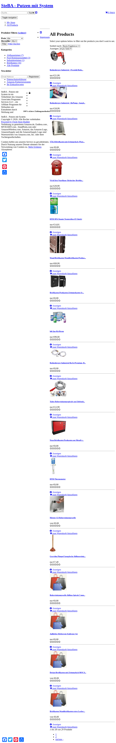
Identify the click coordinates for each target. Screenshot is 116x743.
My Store (11, 22)
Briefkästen (14, 63)
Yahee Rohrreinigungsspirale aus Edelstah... (67, 402)
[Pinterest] (4, 166)
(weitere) (22, 33)
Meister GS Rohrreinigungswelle (63, 518)
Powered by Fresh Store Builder (15, 122)
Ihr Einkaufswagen (15, 84)
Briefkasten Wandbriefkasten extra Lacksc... (67, 711)
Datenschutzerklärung (16, 79)
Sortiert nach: (56, 46)
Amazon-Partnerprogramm (19, 82)
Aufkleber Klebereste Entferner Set (64, 634)
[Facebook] (4, 154)
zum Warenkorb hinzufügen (64, 85)
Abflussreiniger (15, 55)
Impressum (45, 37)
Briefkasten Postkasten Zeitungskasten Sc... (67, 293)
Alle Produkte (13, 65)
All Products (12, 25)
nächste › (59, 739)
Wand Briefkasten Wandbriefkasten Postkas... (68, 258)
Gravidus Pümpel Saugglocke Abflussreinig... (68, 556)
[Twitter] (4, 160)
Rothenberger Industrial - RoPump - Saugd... (67, 103)
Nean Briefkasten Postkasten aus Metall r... (67, 440)
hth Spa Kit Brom (57, 331)
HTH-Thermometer (58, 479)
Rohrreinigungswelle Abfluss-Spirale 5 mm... (67, 595)
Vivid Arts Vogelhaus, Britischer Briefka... (66, 180)
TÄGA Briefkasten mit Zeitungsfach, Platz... (67, 142)
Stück (111, 12)
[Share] (4, 172)
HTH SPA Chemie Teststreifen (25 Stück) (66, 219)
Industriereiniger (15, 60)
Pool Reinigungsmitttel (18, 58)
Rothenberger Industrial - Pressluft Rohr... (66, 70)
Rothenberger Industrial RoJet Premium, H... (68, 363)
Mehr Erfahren (34, 147)
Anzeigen (54, 48)
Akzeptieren (6, 149)
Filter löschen (14, 44)
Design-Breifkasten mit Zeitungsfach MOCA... (68, 672)
